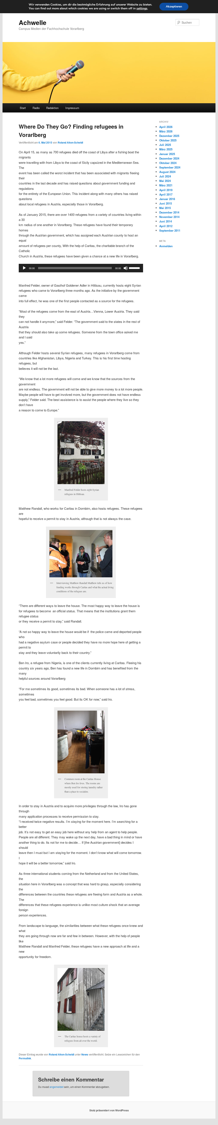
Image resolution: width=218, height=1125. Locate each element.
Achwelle (32, 22)
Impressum (72, 108)
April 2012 (165, 226)
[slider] (135, 267)
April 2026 (165, 127)
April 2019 (165, 190)
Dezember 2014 (169, 212)
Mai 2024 (165, 181)
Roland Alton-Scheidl (70, 142)
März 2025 (165, 149)
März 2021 (165, 185)
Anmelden (166, 246)
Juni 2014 (165, 221)
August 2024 (167, 172)
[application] (81, 268)
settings (141, 8)
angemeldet (56, 1087)
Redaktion (52, 108)
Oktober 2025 (167, 140)
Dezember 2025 (169, 136)
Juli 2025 (165, 145)
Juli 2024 (165, 176)
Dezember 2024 (169, 158)
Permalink (25, 1058)
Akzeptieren (174, 6)
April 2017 (165, 194)
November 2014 (169, 217)
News (84, 1054)
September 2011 (169, 230)
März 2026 (165, 131)
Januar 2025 (167, 154)
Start (23, 108)
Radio (36, 108)
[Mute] (125, 268)
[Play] (24, 268)
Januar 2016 (167, 199)
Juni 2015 (165, 203)
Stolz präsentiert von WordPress (109, 1110)
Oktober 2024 (167, 163)
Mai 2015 (165, 208)
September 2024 (169, 167)
